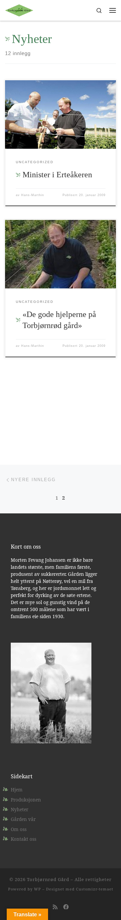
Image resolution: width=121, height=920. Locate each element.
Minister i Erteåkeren (57, 174)
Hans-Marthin (32, 195)
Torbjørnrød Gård (48, 879)
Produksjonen (26, 800)
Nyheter (19, 810)
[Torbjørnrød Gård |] (19, 9)
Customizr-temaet (94, 888)
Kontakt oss (23, 839)
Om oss (19, 829)
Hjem (17, 790)
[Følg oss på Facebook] (66, 907)
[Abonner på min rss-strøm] (55, 907)
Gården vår (23, 819)
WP (37, 888)
